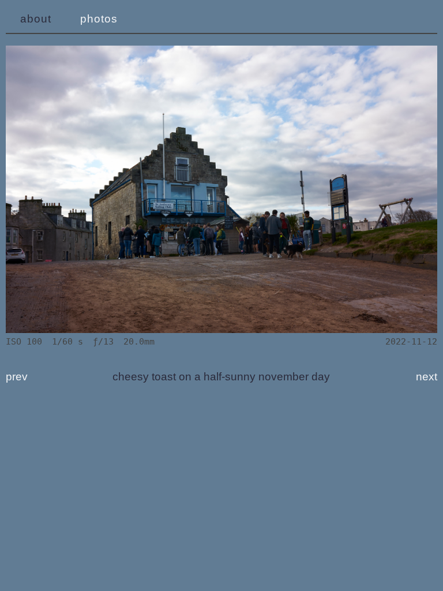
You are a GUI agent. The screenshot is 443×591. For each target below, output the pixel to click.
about (35, 19)
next (426, 377)
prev (17, 377)
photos (99, 19)
